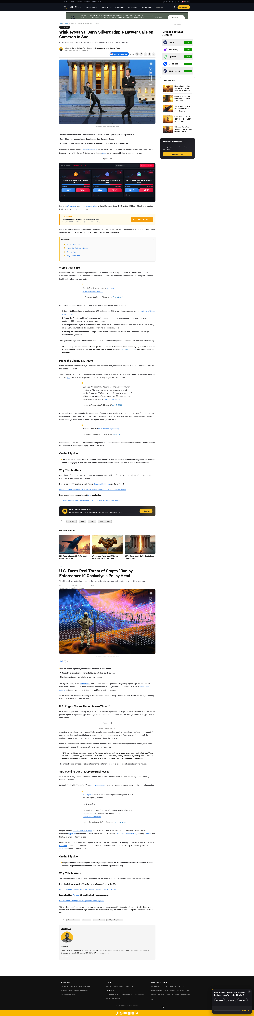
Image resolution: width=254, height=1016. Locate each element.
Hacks (188, 991)
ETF (89, 495)
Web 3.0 (181, 986)
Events (73, 1)
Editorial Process (81, 991)
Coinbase (119, 834)
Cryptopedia (118, 986)
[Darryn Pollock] (61, 49)
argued (89, 830)
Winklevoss (71, 206)
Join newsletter (96, 1)
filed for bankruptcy (89, 150)
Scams (153, 995)
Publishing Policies (68, 995)
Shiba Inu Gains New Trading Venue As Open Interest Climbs (183, 129)
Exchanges (65, 23)
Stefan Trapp (115, 48)
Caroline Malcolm (73, 920)
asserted (148, 834)
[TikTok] (164, 1)
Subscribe (184, 7)
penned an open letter (88, 206)
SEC (166, 986)
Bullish (219, 1000)
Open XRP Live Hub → (142, 219)
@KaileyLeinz (88, 794)
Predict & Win (146, 165)
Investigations (156, 986)
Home (60, 23)
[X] (178, 1)
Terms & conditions (113, 999)
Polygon (76, 895)
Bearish (231, 1000)
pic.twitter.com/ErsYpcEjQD (93, 291)
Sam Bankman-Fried (128, 349)
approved (72, 834)
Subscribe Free (177, 154)
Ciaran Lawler (100, 48)
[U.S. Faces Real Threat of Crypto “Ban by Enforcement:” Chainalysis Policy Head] (67, 943)
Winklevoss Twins (105, 521)
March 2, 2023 (120, 822)
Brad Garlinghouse (97, 785)
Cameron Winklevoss (102, 484)
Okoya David (65, 585)
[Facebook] (166, 1)
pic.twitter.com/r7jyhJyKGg (108, 429)
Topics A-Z (129, 986)
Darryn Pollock (77, 48)
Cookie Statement (112, 994)
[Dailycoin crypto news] (72, 7)
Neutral (242, 1000)
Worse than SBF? (73, 244)
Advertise (87, 1)
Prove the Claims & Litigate (77, 248)
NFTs (177, 995)
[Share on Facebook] (141, 54)
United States (85, 683)
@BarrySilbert (112, 288)
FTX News (180, 991)
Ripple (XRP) (65, 27)
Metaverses (185, 995)
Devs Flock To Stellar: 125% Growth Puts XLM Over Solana (182, 119)
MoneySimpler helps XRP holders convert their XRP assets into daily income (182, 88)
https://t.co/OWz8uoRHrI (92, 816)
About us (66, 1)
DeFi (166, 991)
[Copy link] (153, 54)
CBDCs (172, 991)
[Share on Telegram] (149, 54)
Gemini (104, 153)
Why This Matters (73, 256)
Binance (161, 995)
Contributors (84, 986)
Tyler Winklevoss (79, 830)
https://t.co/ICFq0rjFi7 (113, 399)
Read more (64, 956)
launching (63, 845)
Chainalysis (86, 920)
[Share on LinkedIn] (145, 54)
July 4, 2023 (118, 297)
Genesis (91, 521)
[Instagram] (175, 1)
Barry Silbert (71, 521)
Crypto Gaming (156, 991)
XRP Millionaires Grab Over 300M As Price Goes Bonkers (182, 109)
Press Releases (66, 991)
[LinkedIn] (172, 1)
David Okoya (64, 946)
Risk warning (139, 994)
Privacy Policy (127, 994)
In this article (65, 239)
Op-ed (153, 999)
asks (68, 377)
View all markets (79, 165)
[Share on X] (137, 54)
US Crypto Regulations (114, 920)
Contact (79, 1)
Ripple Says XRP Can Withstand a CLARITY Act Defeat (182, 98)
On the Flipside (72, 252)
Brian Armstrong (131, 834)
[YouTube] (169, 1)
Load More (107, 967)
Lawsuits (173, 986)
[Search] (175, 7)
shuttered (63, 849)
